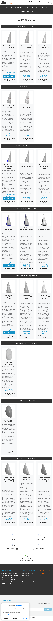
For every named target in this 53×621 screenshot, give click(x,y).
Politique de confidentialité (9, 583)
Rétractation (5, 588)
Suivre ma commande (27, 579)
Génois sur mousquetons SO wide (26, 296)
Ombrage (36, 7)
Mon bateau (9, 7)
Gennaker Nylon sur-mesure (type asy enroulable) (8, 479)
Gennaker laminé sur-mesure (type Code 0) (44, 479)
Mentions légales (31, 617)
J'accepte (24, 618)
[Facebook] (41, 574)
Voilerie (17, 7)
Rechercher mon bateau (28, 583)
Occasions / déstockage (26, 11)
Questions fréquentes (27, 573)
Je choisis (15, 618)
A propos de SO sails (7, 577)
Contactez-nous (8, 76)
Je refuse (6, 618)
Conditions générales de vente (9, 573)
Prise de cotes (25, 575)
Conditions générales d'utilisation (10, 575)
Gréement (44, 7)
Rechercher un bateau (36, 2)
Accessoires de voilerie (26, 7)
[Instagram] (44, 574)
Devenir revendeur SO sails (8, 579)
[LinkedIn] (48, 574)
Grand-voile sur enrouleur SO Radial (44, 166)
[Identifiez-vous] (48, 3)
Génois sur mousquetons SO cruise (8, 296)
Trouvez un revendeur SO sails (29, 581)
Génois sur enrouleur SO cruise (8, 229)
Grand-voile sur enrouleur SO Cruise (9, 166)
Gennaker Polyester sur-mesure (26, 479)
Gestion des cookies (7, 585)
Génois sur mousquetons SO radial (44, 296)
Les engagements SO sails (8, 581)
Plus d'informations (6, 614)
